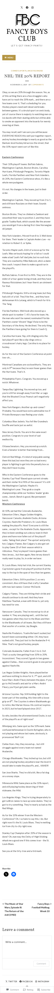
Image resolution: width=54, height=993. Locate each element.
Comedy (15, 71)
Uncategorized (35, 71)
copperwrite (37, 85)
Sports (23, 71)
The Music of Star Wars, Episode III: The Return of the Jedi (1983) (14, 909)
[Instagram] (32, 7)
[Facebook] (27, 7)
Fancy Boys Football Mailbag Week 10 (41, 907)
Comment (41, 963)
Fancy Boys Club (27, 35)
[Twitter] (21, 7)
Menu (10, 57)
